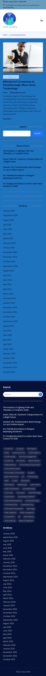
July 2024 (7, 275)
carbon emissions (19, 453)
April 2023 (7, 344)
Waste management (26, 521)
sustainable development (13, 501)
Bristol (7, 453)
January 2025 (9, 248)
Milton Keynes (9, 485)
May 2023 (7, 340)
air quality (20, 449)
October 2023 (9, 317)
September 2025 (10, 215)
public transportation (12, 489)
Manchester (25, 481)
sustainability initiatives (26, 497)
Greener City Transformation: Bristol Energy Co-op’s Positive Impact (22, 168)
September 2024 (10, 266)
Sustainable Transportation (14, 509)
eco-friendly (21, 461)
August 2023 (8, 326)
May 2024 (7, 284)
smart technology (34, 493)
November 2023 (10, 312)
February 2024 (9, 298)
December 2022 (10, 363)
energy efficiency (10, 465)
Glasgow (31, 473)
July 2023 (7, 330)
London (14, 481)
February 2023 (9, 353)
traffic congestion (10, 513)
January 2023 (9, 358)
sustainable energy (32, 501)
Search (23, 127)
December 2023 (10, 307)
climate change (10, 457)
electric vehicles (34, 461)
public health (35, 485)
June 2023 (7, 335)
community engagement (27, 457)
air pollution (9, 449)
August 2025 (8, 220)
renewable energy (29, 489)
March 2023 (8, 349)
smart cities (9, 493)
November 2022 (10, 367)
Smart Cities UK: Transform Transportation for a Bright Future (23, 160)
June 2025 (7, 229)
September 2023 (10, 321)
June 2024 (7, 280)
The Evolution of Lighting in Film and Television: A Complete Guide (18, 152)
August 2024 (8, 271)
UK (19, 517)
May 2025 (7, 234)
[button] (40, 394)
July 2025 (7, 225)
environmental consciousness (30, 465)
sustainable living (27, 505)
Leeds (6, 481)
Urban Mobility (29, 517)
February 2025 (9, 243)
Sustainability (9, 497)
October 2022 (9, 372)
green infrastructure (11, 477)
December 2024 (10, 252)
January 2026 (9, 211)
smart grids (21, 493)
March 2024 (8, 294)
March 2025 (8, 238)
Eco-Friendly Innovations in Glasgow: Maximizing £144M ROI (18, 176)
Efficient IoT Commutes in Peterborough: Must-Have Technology (19, 85)
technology (30, 509)
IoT (23, 477)
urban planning (10, 521)
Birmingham (31, 449)
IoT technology (32, 477)
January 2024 (9, 303)
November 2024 (10, 257)
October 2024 (9, 261)
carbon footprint (34, 453)
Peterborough (22, 485)
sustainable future (11, 505)
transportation (9, 517)
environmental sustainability (14, 473)
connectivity (9, 461)
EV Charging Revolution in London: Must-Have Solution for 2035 (22, 185)
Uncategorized (11, 77)
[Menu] (41, 20)
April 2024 (7, 289)
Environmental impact (12, 469)
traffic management (27, 513)
